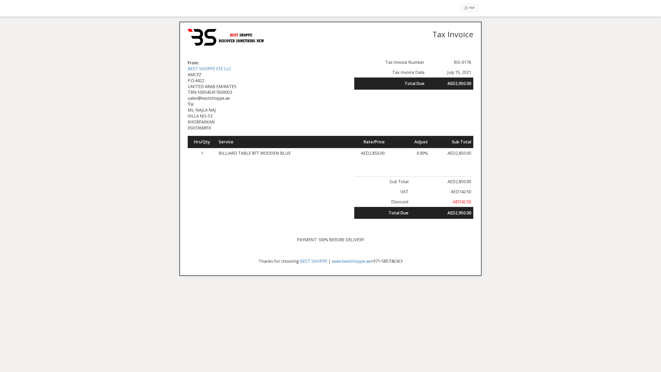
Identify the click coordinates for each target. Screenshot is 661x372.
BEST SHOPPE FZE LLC (209, 69)
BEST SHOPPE (313, 261)
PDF (471, 8)
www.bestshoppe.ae (351, 261)
